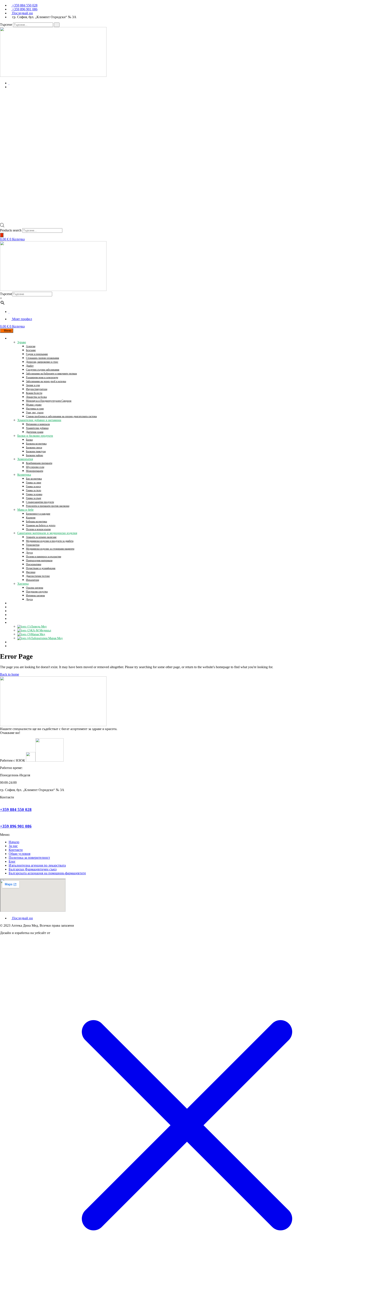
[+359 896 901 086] (1, 818)
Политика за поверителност (29, 857)
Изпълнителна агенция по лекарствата (37, 865)
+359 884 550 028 (16, 809)
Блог (12, 861)
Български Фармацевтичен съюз (32, 869)
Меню (7, 330)
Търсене (6, 24)
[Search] (1, 235)
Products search (10, 230)
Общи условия (19, 854)
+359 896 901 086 (16, 826)
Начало (14, 842)
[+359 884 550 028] (1, 801)
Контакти (16, 850)
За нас (13, 846)
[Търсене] (57, 24)
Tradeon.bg (59, 933)
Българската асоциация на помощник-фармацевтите (47, 873)
